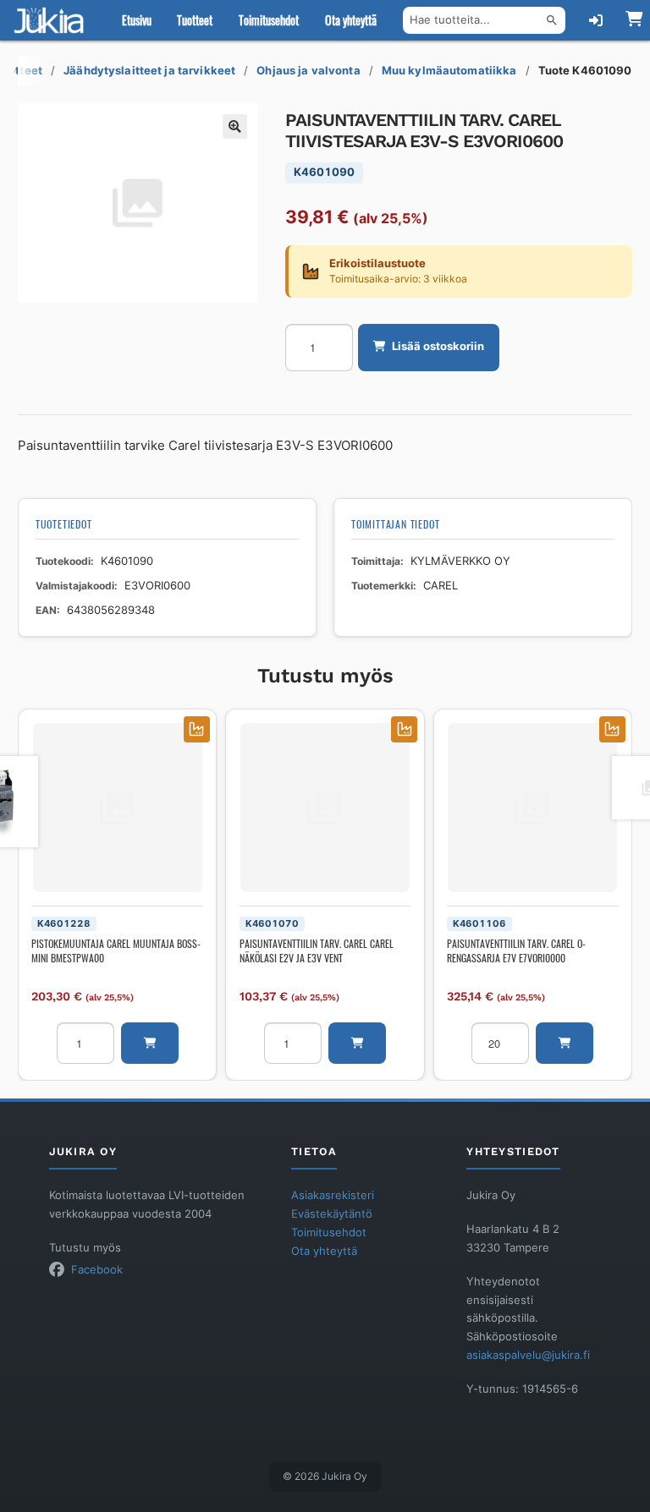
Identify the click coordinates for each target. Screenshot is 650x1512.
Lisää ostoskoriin (438, 346)
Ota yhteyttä (351, 20)
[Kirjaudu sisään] (596, 20)
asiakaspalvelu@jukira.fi (528, 1355)
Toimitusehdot (269, 20)
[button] (235, 127)
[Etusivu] (52, 20)
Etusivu (136, 20)
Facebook (97, 1269)
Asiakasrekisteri (332, 1195)
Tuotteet (194, 20)
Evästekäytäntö (331, 1214)
